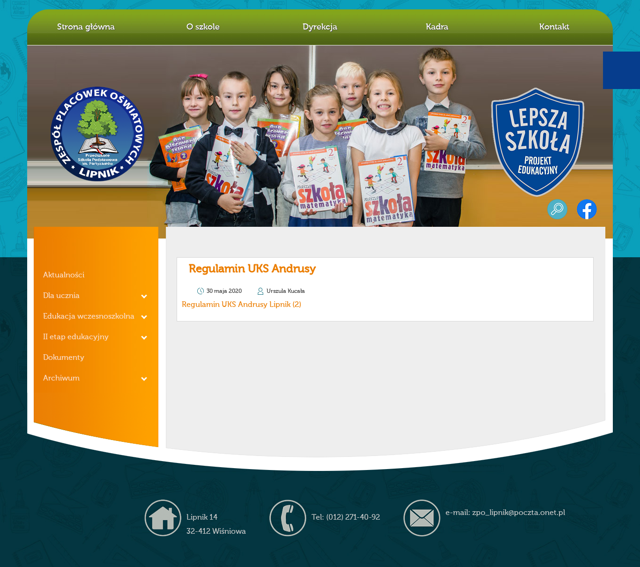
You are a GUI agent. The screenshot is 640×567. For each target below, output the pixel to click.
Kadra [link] (437, 27)
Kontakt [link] (554, 27)
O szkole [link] (203, 27)
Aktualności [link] (63, 275)
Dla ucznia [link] (61, 296)
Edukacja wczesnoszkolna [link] (88, 317)
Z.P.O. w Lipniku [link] (98, 134)
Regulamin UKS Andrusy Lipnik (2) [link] (241, 305)
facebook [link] (587, 209)
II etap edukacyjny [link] (76, 337)
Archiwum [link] (61, 378)
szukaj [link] (557, 209)
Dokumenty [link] (63, 358)
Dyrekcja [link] (320, 27)
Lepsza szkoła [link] (538, 142)
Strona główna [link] (86, 27)
